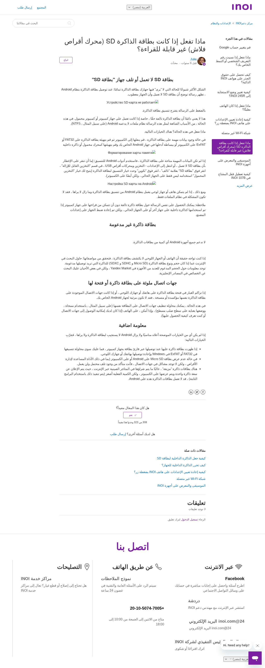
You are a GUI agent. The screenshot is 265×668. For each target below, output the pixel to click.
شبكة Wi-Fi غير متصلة (236, 133)
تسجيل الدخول (189, 519)
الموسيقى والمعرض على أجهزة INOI (234, 162)
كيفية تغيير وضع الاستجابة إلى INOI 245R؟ (234, 93)
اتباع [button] (66, 60)
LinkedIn (191, 392)
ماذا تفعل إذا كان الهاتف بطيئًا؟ (235, 107)
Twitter (197, 392)
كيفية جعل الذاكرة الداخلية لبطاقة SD (181, 458)
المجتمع (41, 7)
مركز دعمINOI (244, 23)
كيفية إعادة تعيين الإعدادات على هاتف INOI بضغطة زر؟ (233, 121)
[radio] (132, 415)
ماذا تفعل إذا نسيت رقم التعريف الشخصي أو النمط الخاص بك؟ (233, 60)
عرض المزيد (245, 185)
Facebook (203, 392)
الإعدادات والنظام (221, 23)
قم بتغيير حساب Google (235, 47)
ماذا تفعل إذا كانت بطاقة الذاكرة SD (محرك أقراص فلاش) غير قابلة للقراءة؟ (234, 146)
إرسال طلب (24, 7)
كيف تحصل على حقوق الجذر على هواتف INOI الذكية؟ (236, 78)
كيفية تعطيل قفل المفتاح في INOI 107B (234, 175)
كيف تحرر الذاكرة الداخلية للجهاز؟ (184, 465)
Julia (193, 59)
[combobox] (43, 23)
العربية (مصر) (141, 7)
